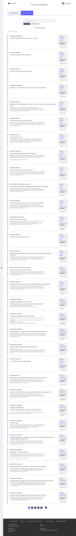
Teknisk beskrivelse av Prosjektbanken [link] (34, 521)
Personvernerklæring (49, 521)
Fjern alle (27, 23)
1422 (46, 507)
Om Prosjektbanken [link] (14, 521)
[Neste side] (50, 508)
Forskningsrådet (36, 23)
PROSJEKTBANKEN (39, 5)
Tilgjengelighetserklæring (61, 521)
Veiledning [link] (23, 521)
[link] (63, 3)
